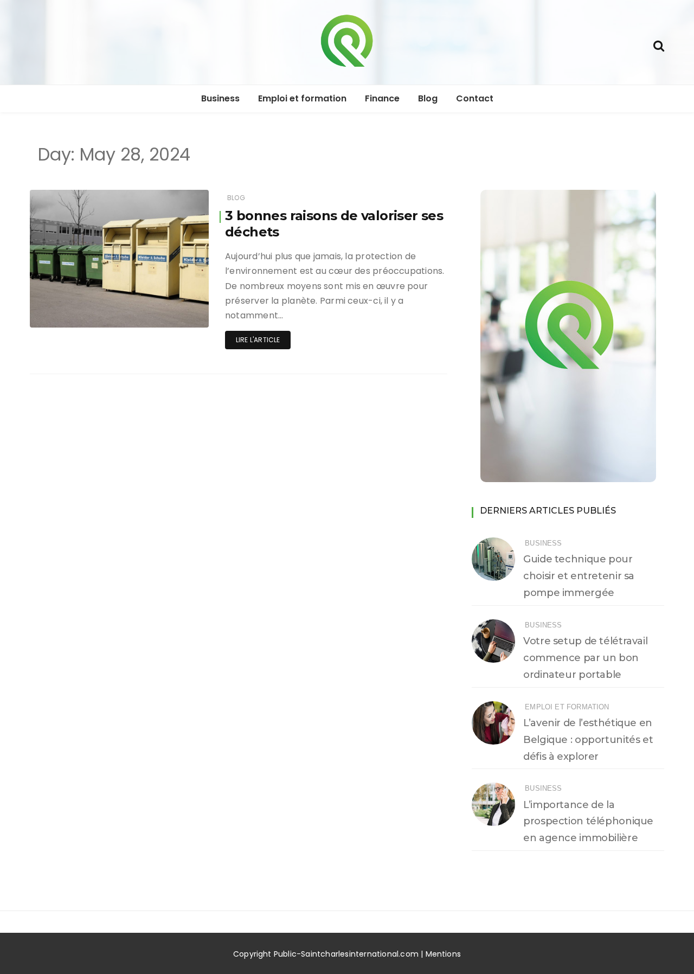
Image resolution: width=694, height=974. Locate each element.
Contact (474, 98)
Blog (428, 98)
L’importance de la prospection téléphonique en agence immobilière (588, 821)
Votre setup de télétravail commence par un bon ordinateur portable (585, 658)
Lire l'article (258, 339)
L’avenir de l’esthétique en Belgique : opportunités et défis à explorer (588, 739)
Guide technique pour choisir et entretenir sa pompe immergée (578, 576)
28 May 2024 (174, 316)
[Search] (658, 44)
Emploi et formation (302, 98)
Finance (382, 98)
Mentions (443, 954)
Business (220, 98)
